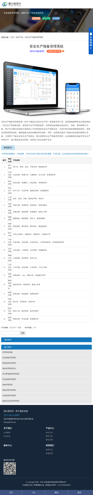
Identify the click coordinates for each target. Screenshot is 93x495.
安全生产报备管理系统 (34, 37)
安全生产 (13, 327)
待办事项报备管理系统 (10, 374)
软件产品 (19, 37)
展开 (91, 42)
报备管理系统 (7, 385)
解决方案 (49, 440)
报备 (19, 327)
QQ (33, 492)
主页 (12, 37)
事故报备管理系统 (9, 363)
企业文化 (7, 436)
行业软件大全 (28, 485)
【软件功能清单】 (37, 51)
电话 (79, 492)
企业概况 (7, 432)
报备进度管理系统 (9, 390)
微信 (56, 492)
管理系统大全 (39, 485)
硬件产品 (49, 436)
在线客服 (36, 18)
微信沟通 (46, 18)
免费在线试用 (54, 51)
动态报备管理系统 (9, 358)
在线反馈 (49, 453)
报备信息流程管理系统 (10, 401)
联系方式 (49, 450)
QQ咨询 (56, 18)
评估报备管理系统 (9, 379)
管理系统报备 (7, 352)
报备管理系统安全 (9, 368)
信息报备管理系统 (9, 395)
